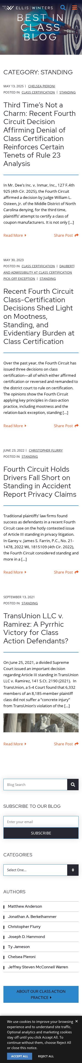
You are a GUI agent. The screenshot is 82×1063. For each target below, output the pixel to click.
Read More (13, 235)
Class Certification (38, 92)
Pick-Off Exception (19, 278)
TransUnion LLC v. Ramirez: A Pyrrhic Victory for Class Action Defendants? (36, 628)
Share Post (63, 235)
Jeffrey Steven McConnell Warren (38, 966)
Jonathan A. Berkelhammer (32, 916)
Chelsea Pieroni (41, 86)
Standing (67, 92)
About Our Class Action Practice (41, 994)
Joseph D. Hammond (26, 936)
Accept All (19, 1056)
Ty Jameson (19, 946)
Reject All (46, 1056)
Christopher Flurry (46, 450)
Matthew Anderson (25, 906)
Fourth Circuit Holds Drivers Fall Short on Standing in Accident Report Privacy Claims (40, 482)
